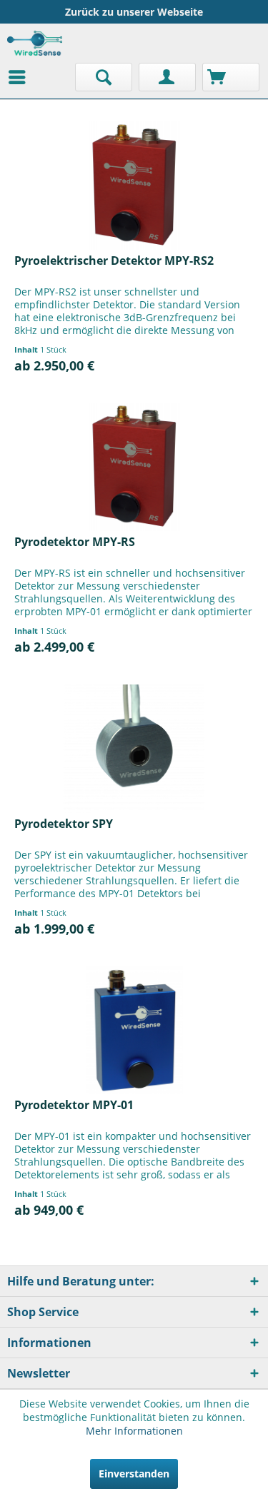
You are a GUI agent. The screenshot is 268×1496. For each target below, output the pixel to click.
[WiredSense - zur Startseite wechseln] (34, 43)
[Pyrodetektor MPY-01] (134, 1030)
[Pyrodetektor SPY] (134, 748)
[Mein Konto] (167, 77)
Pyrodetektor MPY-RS (74, 542)
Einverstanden (134, 1473)
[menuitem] (20, 77)
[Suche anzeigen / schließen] (103, 77)
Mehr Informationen (134, 1430)
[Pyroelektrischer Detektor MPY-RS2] (134, 185)
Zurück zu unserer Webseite (134, 12)
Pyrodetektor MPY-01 (74, 1105)
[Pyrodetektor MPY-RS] (134, 467)
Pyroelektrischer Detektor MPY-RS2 (114, 260)
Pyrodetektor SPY (63, 824)
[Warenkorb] (230, 77)
